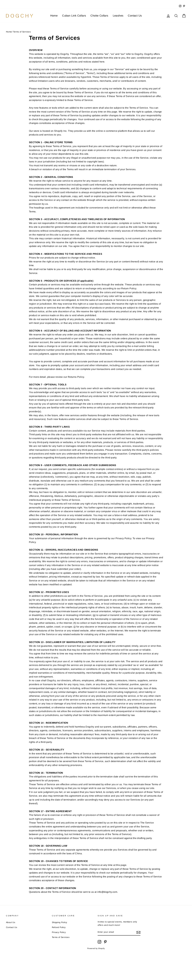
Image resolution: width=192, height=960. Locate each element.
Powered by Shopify (96, 948)
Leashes (118, 15)
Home (54, 15)
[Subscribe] (138, 932)
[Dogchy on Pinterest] (105, 942)
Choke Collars (99, 15)
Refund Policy (59, 927)
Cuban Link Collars (74, 15)
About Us (10, 922)
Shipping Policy (59, 922)
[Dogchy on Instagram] (99, 942)
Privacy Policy (59, 932)
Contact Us (135, 15)
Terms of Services (61, 937)
